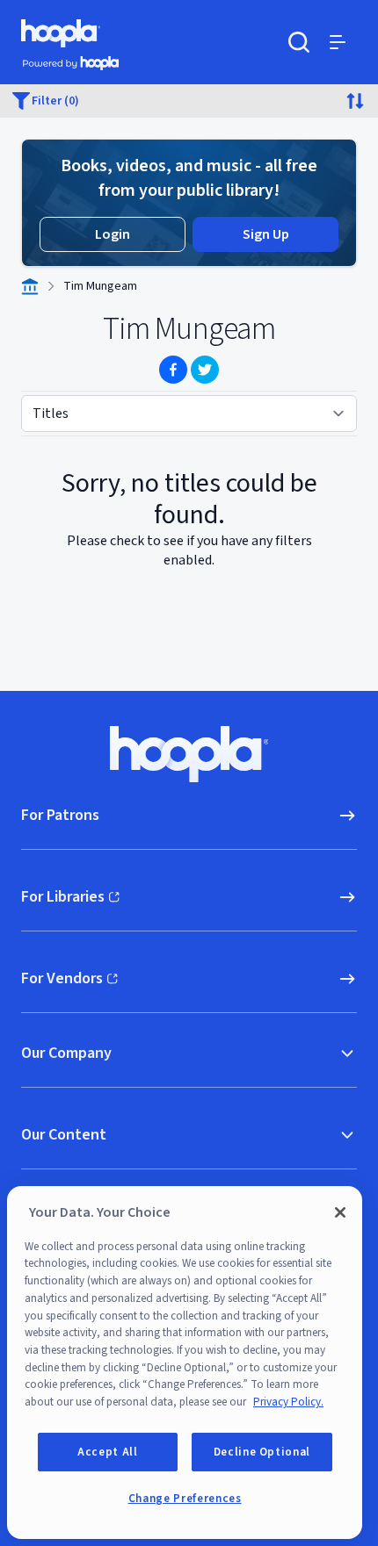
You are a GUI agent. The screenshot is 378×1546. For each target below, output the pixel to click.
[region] (184, 1362)
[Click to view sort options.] (355, 101)
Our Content (63, 1135)
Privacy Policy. (288, 1402)
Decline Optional (262, 1452)
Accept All (107, 1452)
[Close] (340, 1212)
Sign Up (266, 234)
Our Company (66, 1053)
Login (112, 234)
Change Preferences (185, 1498)
